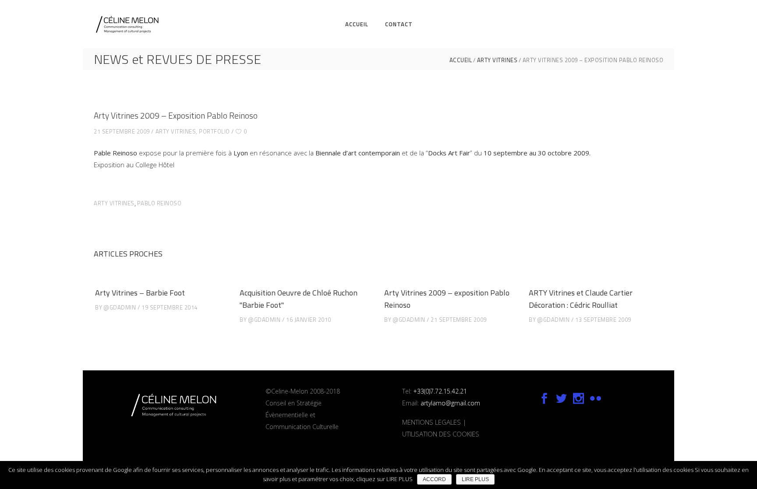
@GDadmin (119, 307)
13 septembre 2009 (603, 319)
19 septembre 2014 (169, 307)
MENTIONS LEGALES (431, 422)
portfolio (214, 131)
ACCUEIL (460, 60)
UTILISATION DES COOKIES (440, 433)
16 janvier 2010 (308, 319)
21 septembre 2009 (122, 131)
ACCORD (434, 479)
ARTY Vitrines (497, 60)
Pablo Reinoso (159, 203)
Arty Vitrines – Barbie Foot (140, 293)
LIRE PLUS (475, 479)
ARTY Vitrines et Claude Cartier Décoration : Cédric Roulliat (581, 299)
